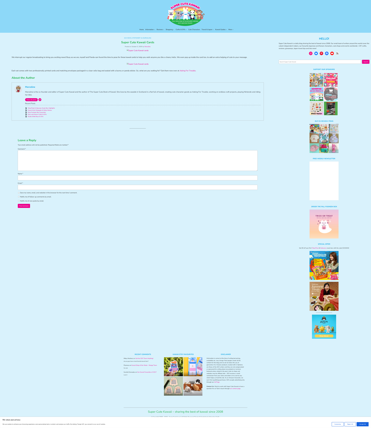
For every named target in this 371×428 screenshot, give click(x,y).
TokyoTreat (315, 248)
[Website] (39, 99)
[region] (185, 422)
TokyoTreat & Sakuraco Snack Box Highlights (41, 108)
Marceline (147, 47)
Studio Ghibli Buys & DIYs (35, 116)
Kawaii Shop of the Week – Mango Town (144, 365)
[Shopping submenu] (173, 29)
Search (366, 62)
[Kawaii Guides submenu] (226, 29)
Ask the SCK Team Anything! (144, 358)
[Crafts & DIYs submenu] (186, 29)
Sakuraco (323, 248)
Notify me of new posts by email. (32, 201)
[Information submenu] (154, 29)
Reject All (350, 424)
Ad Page (217, 382)
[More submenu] (232, 29)
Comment (22, 149)
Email (20, 183)
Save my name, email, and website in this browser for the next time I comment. (48, 193)
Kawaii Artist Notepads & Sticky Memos (40, 110)
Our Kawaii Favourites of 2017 (147, 372)
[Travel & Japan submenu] (213, 29)
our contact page (235, 388)
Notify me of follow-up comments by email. (35, 197)
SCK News (127, 38)
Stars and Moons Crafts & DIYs (37, 114)
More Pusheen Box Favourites (37, 112)
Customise (337, 424)
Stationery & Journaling (141, 38)
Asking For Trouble (188, 70)
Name (20, 174)
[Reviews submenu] (163, 29)
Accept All (362, 424)
